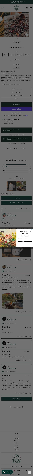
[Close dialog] (32, 229)
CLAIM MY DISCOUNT (25, 241)
